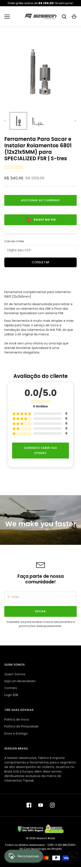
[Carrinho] (74, 16)
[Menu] (7, 16)
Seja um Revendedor (20, 681)
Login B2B (11, 695)
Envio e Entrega (15, 733)
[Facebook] (29, 805)
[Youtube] (40, 805)
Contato (10, 688)
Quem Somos (14, 674)
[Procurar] (64, 16)
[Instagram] (52, 805)
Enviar (40, 611)
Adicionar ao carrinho (40, 200)
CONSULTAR (40, 262)
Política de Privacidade (21, 726)
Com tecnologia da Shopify (43, 849)
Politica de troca (16, 719)
